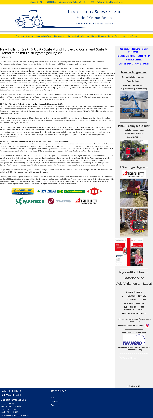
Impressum (55, 401)
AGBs (53, 398)
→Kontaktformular (134, 321)
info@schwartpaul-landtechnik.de (134, 313)
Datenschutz (56, 405)
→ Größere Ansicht (134, 386)
